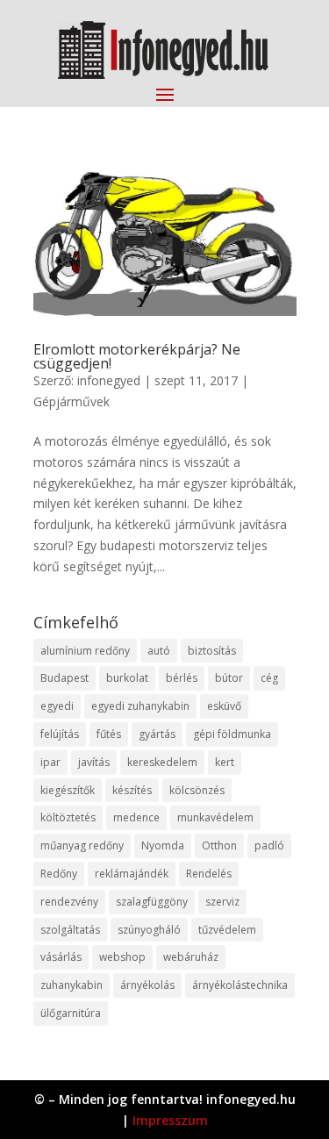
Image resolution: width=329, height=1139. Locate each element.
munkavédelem (215, 817)
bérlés (181, 677)
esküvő (224, 705)
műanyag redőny (82, 845)
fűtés (109, 734)
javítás (94, 762)
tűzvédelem (227, 929)
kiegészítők (67, 790)
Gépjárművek (71, 401)
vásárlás (61, 956)
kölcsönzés (197, 790)
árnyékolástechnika (240, 985)
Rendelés (209, 873)
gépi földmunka (232, 734)
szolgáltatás (70, 929)
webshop (122, 956)
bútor (229, 677)
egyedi (57, 705)
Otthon (219, 845)
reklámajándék (131, 873)
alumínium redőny (85, 650)
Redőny (58, 873)
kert (224, 762)
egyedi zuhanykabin (140, 705)
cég (269, 677)
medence (136, 817)
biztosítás (212, 650)
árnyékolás (147, 985)
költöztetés (68, 817)
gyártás (157, 734)
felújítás (59, 734)
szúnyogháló (149, 929)
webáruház (190, 956)
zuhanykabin (71, 985)
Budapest (64, 677)
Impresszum (170, 1120)
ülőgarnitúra (70, 1013)
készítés (132, 790)
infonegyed (108, 380)
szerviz (222, 901)
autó (158, 650)
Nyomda (162, 845)
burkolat (127, 677)
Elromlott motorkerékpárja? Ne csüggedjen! (136, 356)
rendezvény (69, 901)
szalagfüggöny (152, 901)
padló (269, 845)
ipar (50, 762)
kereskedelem (162, 762)
